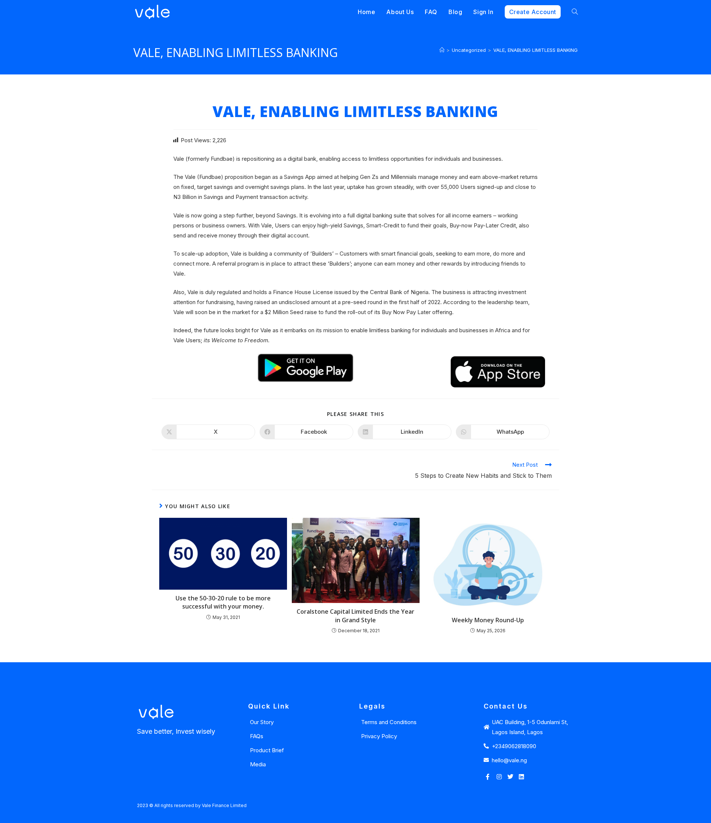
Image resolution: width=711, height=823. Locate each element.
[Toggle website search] (574, 12)
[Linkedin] (521, 777)
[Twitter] (510, 777)
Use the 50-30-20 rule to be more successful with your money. (223, 602)
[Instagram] (499, 777)
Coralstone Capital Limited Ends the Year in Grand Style (355, 615)
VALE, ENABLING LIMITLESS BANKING (535, 50)
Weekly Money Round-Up (488, 620)
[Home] (442, 50)
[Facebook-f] (488, 777)
